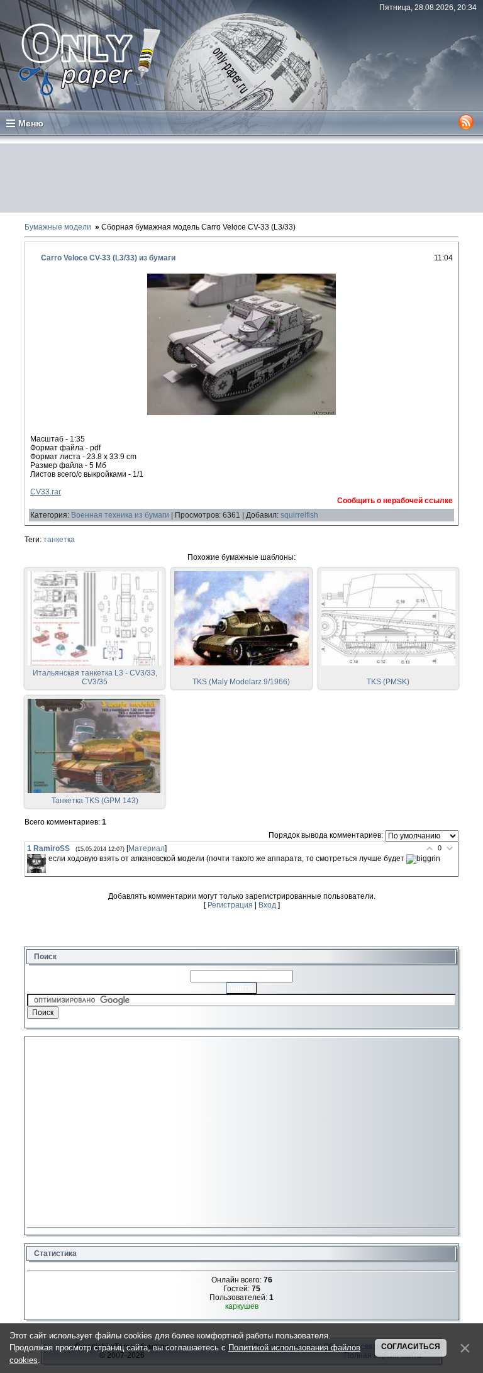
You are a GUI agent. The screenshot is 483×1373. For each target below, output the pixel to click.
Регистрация (230, 905)
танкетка (59, 539)
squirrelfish (299, 515)
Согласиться (410, 1346)
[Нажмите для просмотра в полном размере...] (241, 412)
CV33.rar (45, 491)
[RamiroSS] (36, 863)
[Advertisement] (241, 178)
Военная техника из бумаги (120, 515)
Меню (30, 123)
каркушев (241, 1306)
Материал (146, 848)
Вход (267, 905)
